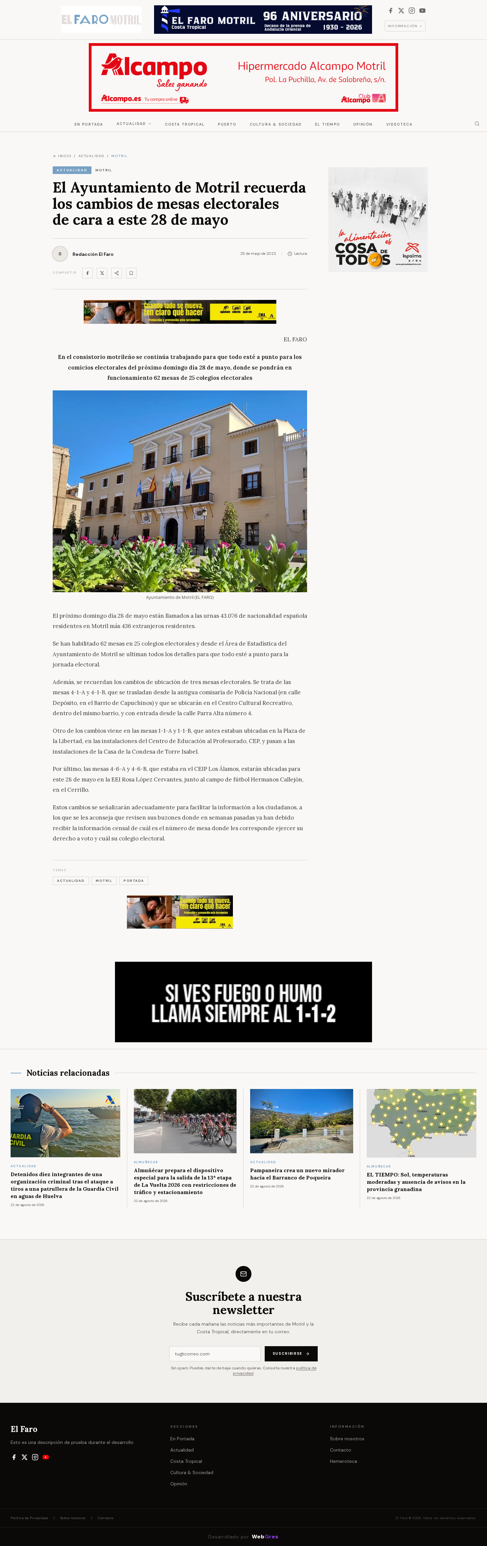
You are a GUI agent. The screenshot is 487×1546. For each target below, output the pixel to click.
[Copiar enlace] (131, 273)
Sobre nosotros (347, 1439)
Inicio (64, 156)
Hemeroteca (343, 1461)
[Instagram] (411, 10)
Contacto (340, 1450)
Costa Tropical (185, 124)
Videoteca (399, 124)
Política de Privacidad (29, 1518)
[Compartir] (116, 273)
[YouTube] (422, 10)
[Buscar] (477, 123)
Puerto (227, 124)
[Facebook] (390, 10)
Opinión (363, 124)
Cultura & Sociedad (276, 124)
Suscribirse (287, 1353)
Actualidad (131, 123)
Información (403, 26)
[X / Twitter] (401, 10)
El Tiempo (327, 124)
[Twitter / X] (102, 273)
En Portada (89, 124)
